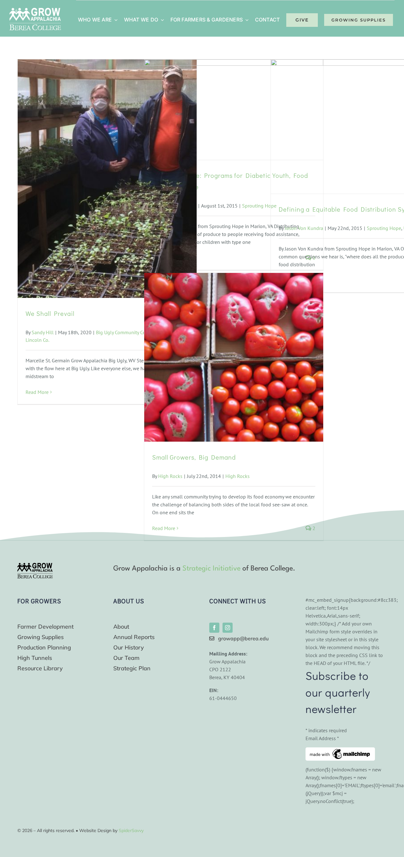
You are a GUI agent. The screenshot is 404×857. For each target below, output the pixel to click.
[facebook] (214, 628)
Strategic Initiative (211, 568)
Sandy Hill (43, 332)
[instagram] (228, 628)
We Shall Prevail (50, 313)
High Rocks (170, 476)
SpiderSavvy (131, 830)
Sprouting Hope (259, 205)
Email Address (322, 738)
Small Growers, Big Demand (194, 457)
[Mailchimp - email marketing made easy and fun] (340, 751)
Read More (37, 392)
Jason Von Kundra (304, 228)
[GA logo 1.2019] (35, 565)
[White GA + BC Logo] (35, 10)
